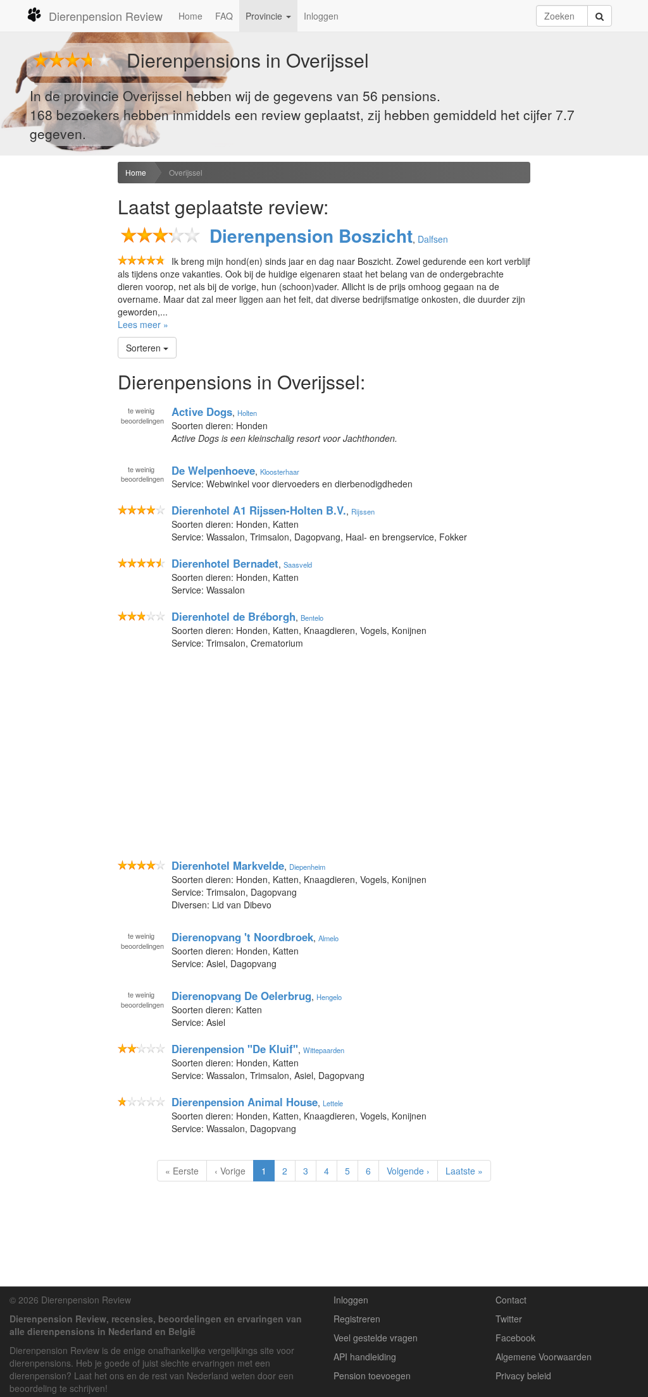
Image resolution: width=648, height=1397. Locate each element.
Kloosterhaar (279, 471)
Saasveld (298, 564)
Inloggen (321, 15)
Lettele (333, 1103)
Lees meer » (143, 324)
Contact (510, 1299)
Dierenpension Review (106, 16)
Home (190, 15)
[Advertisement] (54, 361)
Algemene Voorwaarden (543, 1356)
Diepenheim (307, 867)
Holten (247, 413)
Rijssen (363, 511)
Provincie (265, 15)
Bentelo (312, 618)
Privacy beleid (523, 1375)
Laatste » (464, 1170)
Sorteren (144, 347)
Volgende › (408, 1170)
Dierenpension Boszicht (311, 235)
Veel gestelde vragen (375, 1337)
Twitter (508, 1318)
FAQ (224, 15)
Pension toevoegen (372, 1375)
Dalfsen (433, 239)
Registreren (356, 1318)
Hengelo (329, 997)
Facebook (515, 1337)
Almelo (328, 938)
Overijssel (185, 172)
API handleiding (364, 1356)
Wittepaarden (323, 1050)
